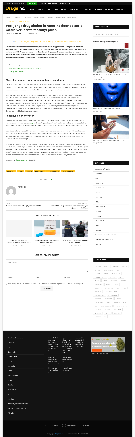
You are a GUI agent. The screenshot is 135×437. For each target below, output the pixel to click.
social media (39, 171)
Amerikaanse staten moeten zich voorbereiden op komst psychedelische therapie (67, 364)
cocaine (106, 273)
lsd (118, 288)
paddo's (118, 299)
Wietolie (98, 244)
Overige (98, 216)
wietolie (107, 313)
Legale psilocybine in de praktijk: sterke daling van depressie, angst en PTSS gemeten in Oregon (67, 345)
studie (108, 302)
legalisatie (98, 288)
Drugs (63, 9)
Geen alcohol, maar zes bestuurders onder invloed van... (62, 4)
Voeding (98, 230)
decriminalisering (100, 277)
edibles (97, 281)
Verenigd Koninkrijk (121, 306)
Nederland (98, 299)
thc (96, 306)
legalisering (109, 288)
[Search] (128, 18)
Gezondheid (74, 9)
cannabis (97, 270)
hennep (108, 284)
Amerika (106, 266)
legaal (116, 284)
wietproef (117, 313)
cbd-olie (97, 273)
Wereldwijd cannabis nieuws (105, 235)
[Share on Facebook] (54, 179)
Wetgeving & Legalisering (103, 9)
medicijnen (98, 291)
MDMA (97, 202)
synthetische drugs (53, 171)
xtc (105, 317)
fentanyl (29, 171)
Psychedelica (100, 221)
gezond (123, 281)
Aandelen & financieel (103, 169)
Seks (97, 225)
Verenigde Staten (68, 171)
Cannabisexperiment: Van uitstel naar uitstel (109, 140)
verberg (17, 65)
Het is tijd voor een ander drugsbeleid (106, 108)
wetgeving (98, 313)
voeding (107, 309)
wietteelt (98, 317)
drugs (31, 123)
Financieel (87, 9)
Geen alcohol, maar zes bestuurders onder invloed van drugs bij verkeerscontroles (53, 344)
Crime (56, 9)
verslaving (98, 309)
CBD (49, 9)
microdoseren (112, 295)
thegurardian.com (22, 160)
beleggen (116, 266)
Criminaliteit (99, 188)
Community (99, 183)
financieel (114, 281)
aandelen (98, 266)
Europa (105, 281)
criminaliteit (11, 171)
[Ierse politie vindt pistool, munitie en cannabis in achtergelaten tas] (75, 228)
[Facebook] (125, 3)
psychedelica (99, 302)
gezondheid (98, 284)
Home (32, 9)
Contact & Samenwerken (99, 353)
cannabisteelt (108, 270)
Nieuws (98, 211)
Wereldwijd (120, 9)
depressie (112, 277)
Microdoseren (100, 207)
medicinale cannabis (111, 291)
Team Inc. (17, 34)
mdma (124, 288)
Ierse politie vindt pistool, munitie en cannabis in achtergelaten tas (80, 343)
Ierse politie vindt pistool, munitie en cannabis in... (75, 241)
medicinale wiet (99, 295)
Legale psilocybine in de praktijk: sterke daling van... (47, 241)
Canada (124, 266)
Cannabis (40, 9)
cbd (117, 270)
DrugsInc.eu (59, 434)
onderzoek (108, 299)
